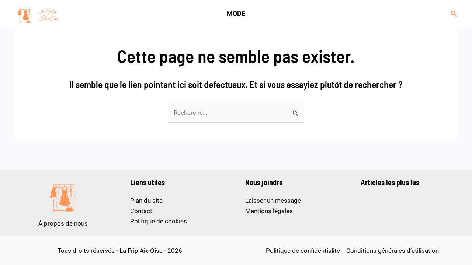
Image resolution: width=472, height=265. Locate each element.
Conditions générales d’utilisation (392, 250)
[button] (454, 13)
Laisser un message (273, 200)
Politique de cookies (158, 221)
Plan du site (146, 200)
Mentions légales (269, 211)
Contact (141, 211)
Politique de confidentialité (303, 250)
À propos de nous (63, 223)
